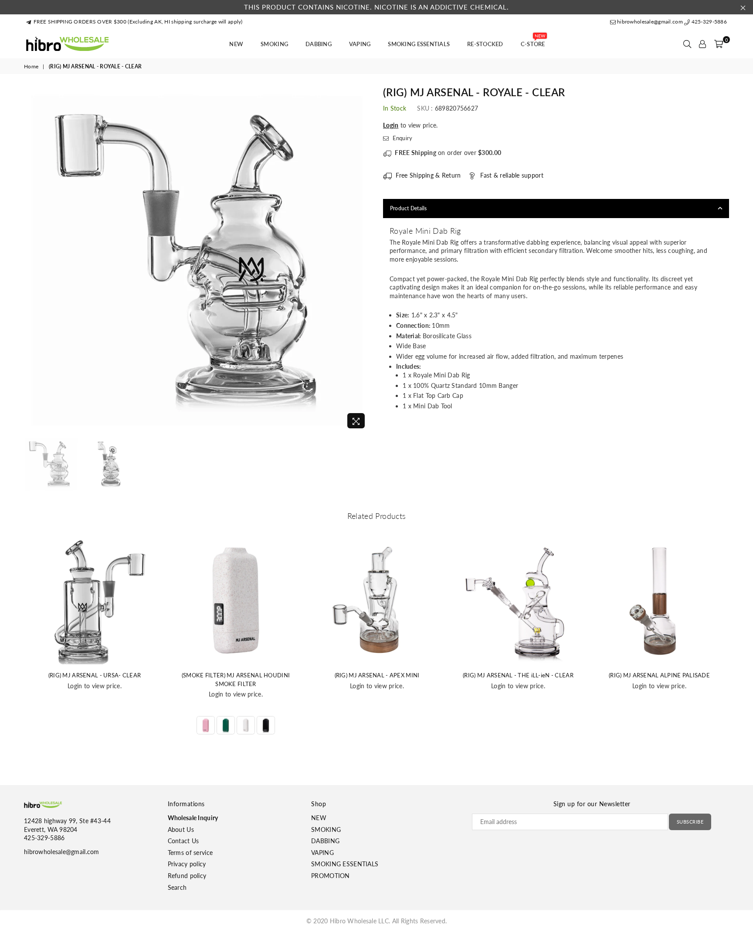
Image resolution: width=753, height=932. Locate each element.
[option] (197, 260)
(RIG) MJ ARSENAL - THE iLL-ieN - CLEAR (518, 675)
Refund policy (187, 875)
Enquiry (401, 138)
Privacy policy (187, 864)
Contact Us (183, 841)
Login (390, 125)
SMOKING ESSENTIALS (419, 43)
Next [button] (362, 259)
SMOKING (274, 43)
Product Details (408, 208)
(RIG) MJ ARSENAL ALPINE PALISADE (659, 675)
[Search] (687, 43)
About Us (181, 829)
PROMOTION (330, 875)
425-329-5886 (708, 21)
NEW (236, 43)
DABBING (318, 43)
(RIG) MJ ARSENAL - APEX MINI (377, 675)
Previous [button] (31, 259)
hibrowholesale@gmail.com (650, 21)
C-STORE (533, 41)
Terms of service (190, 852)
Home (31, 66)
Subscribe (690, 821)
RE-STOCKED (485, 43)
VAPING (360, 43)
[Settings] (702, 43)
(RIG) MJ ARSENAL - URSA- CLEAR (94, 675)
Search (177, 887)
